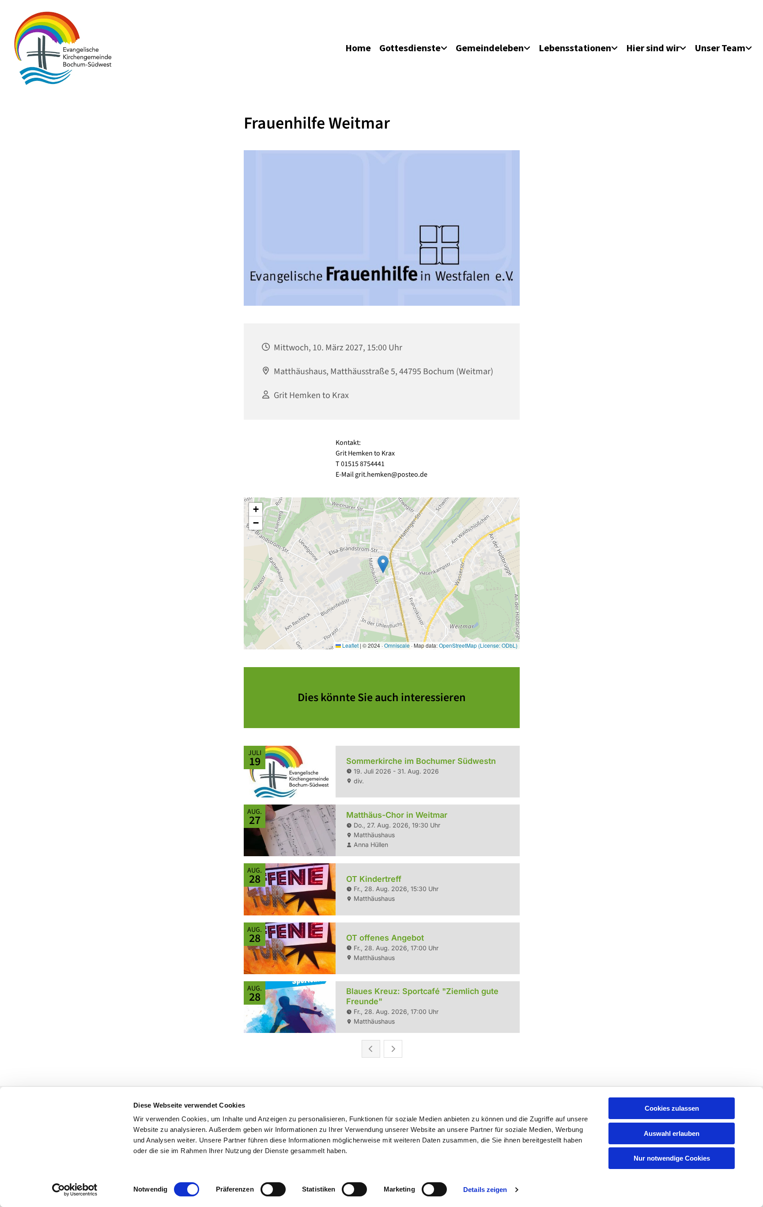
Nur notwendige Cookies (672, 1158)
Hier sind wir (653, 48)
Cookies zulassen (672, 1108)
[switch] (273, 1189)
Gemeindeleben (490, 48)
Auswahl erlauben (671, 1133)
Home (358, 48)
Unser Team (720, 48)
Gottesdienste (410, 48)
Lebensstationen (575, 48)
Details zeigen (485, 1189)
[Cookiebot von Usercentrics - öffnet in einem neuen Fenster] (74, 1189)
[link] (413, 48)
